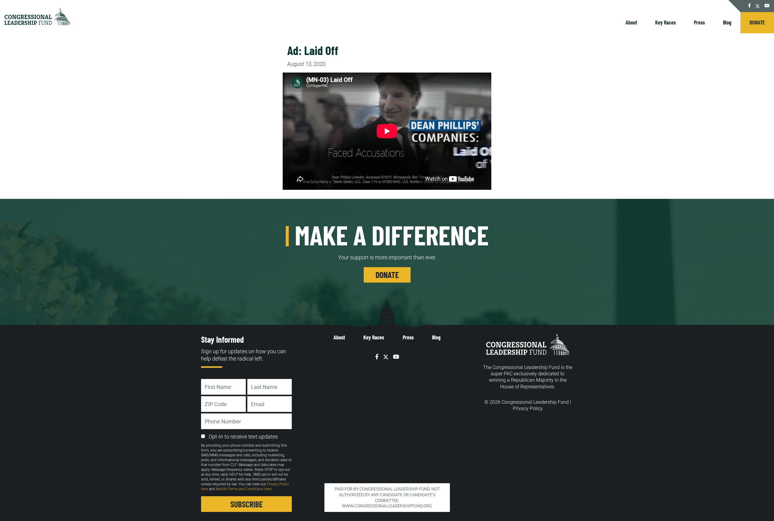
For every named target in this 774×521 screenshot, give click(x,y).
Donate (757, 22)
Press (699, 22)
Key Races (665, 22)
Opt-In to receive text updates (243, 436)
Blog (727, 22)
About (631, 22)
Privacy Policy (528, 408)
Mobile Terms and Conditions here (243, 489)
